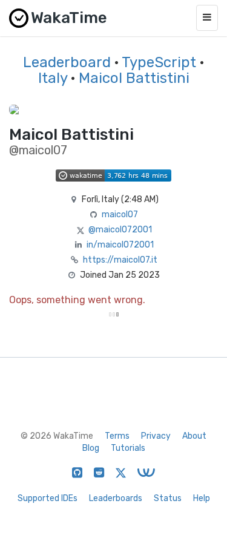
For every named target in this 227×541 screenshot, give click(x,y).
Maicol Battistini (134, 78)
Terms (117, 436)
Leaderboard (67, 62)
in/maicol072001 (120, 245)
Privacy (156, 436)
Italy (52, 78)
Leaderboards (115, 498)
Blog (90, 448)
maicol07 (120, 214)
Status (168, 498)
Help (201, 498)
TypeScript (159, 62)
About (194, 436)
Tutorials (128, 448)
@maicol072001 (120, 230)
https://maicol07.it (120, 260)
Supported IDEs (47, 498)
